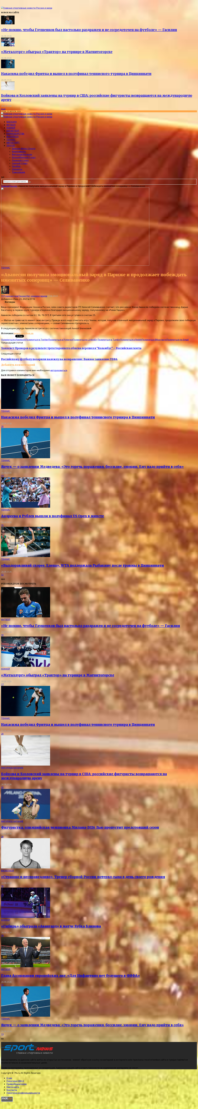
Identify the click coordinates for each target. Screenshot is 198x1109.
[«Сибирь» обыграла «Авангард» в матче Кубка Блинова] (25, 917)
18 (2, 935)
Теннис (10, 139)
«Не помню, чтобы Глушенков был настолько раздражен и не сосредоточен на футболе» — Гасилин (89, 30)
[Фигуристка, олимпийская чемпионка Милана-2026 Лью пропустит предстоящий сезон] (25, 818)
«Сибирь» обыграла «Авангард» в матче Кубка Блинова (51, 926)
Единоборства (15, 133)
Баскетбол (12, 130)
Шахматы (17, 169)
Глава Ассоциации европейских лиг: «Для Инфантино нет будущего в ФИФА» (70, 976)
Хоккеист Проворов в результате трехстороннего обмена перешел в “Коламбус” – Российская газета (71, 348)
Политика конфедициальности (23, 1092)
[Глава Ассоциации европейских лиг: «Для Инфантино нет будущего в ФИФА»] (25, 966)
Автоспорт (13, 142)
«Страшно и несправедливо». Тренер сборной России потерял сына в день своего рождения (83, 877)
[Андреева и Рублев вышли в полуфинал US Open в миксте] (25, 506)
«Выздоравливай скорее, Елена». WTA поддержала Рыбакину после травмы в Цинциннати (82, 565)
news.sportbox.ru (23, 333)
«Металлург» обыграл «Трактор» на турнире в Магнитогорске (56, 52)
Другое (10, 145)
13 (2, 475)
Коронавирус (19, 151)
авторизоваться (58, 370)
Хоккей (10, 127)
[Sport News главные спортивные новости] (28, 1054)
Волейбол (12, 136)
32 (2, 574)
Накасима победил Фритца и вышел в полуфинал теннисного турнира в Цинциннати (76, 74)
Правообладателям (16, 1083)
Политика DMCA (15, 1081)
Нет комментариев (36, 296)
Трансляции (18, 172)
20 (2, 426)
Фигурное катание (22, 154)
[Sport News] (26, 7)
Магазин (11, 121)
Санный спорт (20, 163)
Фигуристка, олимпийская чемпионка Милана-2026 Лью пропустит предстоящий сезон (80, 827)
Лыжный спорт (20, 160)
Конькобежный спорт (24, 157)
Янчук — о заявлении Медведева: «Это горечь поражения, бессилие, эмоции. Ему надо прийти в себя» (92, 467)
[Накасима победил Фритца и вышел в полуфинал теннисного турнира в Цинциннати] (8, 67)
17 (2, 684)
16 (2, 886)
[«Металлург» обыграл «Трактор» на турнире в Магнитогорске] (8, 45)
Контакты (11, 1089)
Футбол (11, 124)
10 (2, 635)
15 (2, 525)
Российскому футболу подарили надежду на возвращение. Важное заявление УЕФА (59, 359)
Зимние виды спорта (23, 148)
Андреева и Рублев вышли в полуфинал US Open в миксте (52, 516)
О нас (9, 1078)
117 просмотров (9, 296)
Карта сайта (12, 1086)
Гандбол (16, 166)
